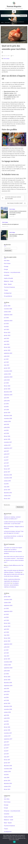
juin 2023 (6, 323)
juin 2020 (6, 383)
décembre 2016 (8, 475)
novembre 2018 (8, 418)
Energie (6, 269)
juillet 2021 (6, 356)
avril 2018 (6, 433)
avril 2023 (6, 329)
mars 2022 (6, 344)
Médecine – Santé (8, 281)
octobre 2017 (7, 445)
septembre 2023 (8, 320)
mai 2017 (6, 460)
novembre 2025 (8, 308)
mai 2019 (6, 406)
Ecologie (6, 266)
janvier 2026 (7, 305)
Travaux (6, 290)
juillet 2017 (6, 454)
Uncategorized (7, 293)
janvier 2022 (7, 350)
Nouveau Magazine (14, 6)
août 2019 (6, 397)
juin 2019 (6, 403)
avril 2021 (6, 362)
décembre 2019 (8, 391)
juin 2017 (6, 457)
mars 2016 (6, 486)
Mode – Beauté (8, 284)
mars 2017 (6, 466)
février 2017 (7, 469)
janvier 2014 (7, 489)
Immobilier (6, 275)
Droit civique (6, 58)
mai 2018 (6, 430)
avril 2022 (6, 341)
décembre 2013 (8, 492)
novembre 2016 (8, 477)
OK (14, 841)
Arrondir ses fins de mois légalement (10, 224)
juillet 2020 (7, 380)
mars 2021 (6, 365)
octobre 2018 (7, 421)
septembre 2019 (8, 394)
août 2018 (6, 424)
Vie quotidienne (8, 296)
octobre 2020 (7, 374)
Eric (13, 55)
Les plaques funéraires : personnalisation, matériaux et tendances (11, 585)
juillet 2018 (6, 427)
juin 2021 (6, 359)
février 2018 (7, 436)
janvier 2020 (7, 388)
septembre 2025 (8, 314)
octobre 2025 (7, 311)
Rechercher (7, 505)
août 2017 (6, 451)
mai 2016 (6, 483)
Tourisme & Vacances (9, 287)
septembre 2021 (8, 353)
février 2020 (7, 386)
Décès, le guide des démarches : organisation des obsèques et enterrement (12, 581)
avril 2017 (6, 463)
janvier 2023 (7, 335)
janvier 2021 (7, 368)
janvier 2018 (7, 439)
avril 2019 (6, 409)
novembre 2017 (8, 442)
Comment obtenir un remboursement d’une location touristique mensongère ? (17, 213)
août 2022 (6, 338)
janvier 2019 (7, 412)
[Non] (26, 838)
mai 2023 (6, 326)
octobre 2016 (7, 480)
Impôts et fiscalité (8, 278)
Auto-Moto (6, 260)
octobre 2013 (7, 495)
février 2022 (7, 347)
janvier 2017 (7, 472)
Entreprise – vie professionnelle (12, 272)
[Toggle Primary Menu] (14, 11)
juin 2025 (6, 317)
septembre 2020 (8, 377)
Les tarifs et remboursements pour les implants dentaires (13, 551)
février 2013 (7, 498)
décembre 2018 (8, 415)
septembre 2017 (8, 448)
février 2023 (7, 332)
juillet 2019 (6, 400)
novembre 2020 (8, 371)
